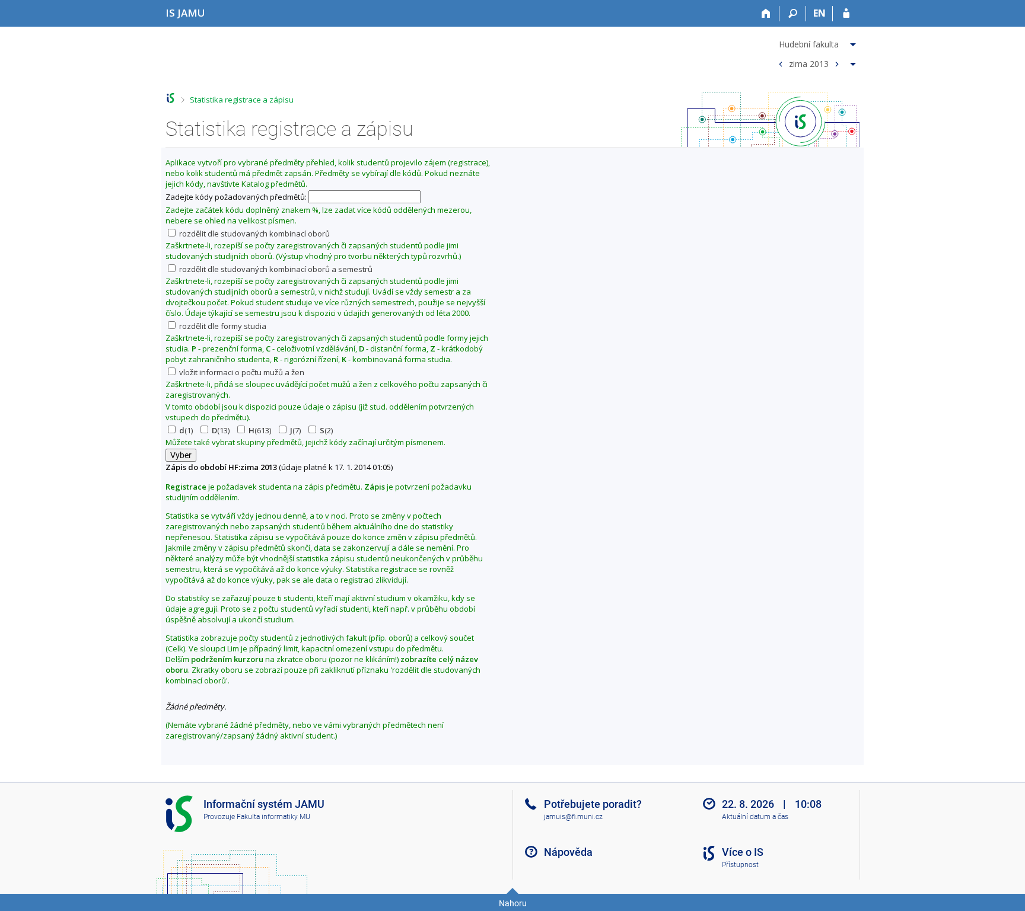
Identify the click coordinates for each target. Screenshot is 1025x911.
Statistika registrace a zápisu (242, 99)
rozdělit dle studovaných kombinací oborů (253, 233)
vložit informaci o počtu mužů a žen (240, 372)
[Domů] (766, 13)
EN (819, 13)
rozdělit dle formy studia (221, 326)
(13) (221, 430)
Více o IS (742, 852)
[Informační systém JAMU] (170, 98)
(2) (326, 430)
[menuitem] (815, 42)
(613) (260, 430)
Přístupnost (740, 865)
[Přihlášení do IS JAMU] (846, 13)
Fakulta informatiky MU (273, 817)
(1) (186, 430)
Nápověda (568, 852)
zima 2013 (809, 63)
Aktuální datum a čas (755, 817)
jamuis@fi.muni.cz (573, 817)
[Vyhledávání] (792, 13)
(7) (295, 430)
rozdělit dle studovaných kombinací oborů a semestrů (275, 269)
